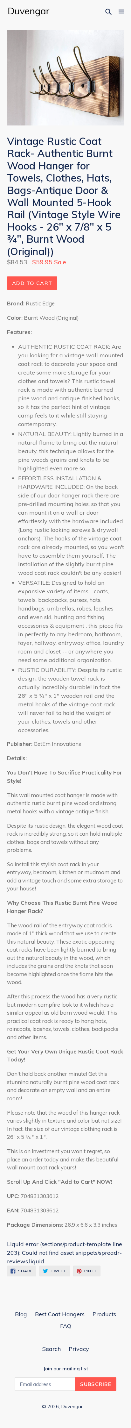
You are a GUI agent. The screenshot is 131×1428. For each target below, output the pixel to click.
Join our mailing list (65, 1369)
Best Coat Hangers (60, 1314)
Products (104, 1314)
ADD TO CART (32, 283)
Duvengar (72, 1406)
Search (51, 1349)
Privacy (79, 1349)
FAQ (65, 1326)
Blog (21, 1314)
